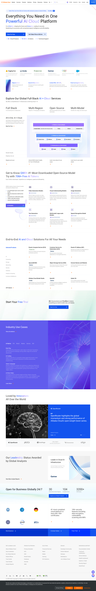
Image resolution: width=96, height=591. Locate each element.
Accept (69, 587)
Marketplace (64, 556)
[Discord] (30, 576)
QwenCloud (82, 566)
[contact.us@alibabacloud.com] (23, 576)
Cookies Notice (87, 587)
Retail (43, 551)
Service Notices (83, 555)
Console (83, 2)
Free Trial (93, 2)
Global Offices (9, 556)
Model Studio (27, 556)
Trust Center (9, 559)
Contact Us (75, 2)
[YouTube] (17, 576)
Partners (46, 2)
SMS (25, 564)
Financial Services (46, 549)
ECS (25, 551)
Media (43, 554)
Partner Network (65, 551)
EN (71, 2)
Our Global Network (10, 554)
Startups (63, 554)
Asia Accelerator (10, 551)
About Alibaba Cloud (11, 549)
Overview (18, 2)
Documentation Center (84, 549)
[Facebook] (7, 576)
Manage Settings (59, 587)
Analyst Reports (10, 564)
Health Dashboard (83, 558)
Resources (40, 2)
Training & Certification (82, 552)
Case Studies (9, 561)
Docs (80, 2)
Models (13, 2)
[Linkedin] (10, 576)
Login (87, 2)
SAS (25, 554)
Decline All (78, 587)
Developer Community (66, 549)
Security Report (82, 563)
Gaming (44, 556)
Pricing (34, 2)
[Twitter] (13, 576)
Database (26, 559)
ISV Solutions (45, 559)
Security (26, 561)
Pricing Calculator (28, 549)
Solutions (29, 2)
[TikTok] (20, 576)
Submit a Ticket (83, 560)
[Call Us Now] (27, 576)
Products (24, 2)
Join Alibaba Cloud (65, 559)
